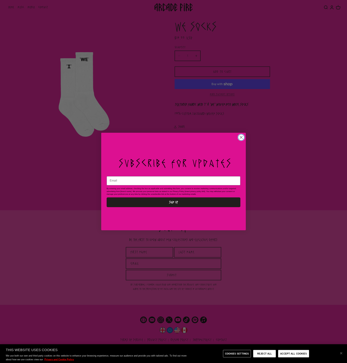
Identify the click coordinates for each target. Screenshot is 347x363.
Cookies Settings (237, 353)
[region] (173, 353)
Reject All (264, 353)
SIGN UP (173, 202)
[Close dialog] (241, 137)
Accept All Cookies (293, 353)
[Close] (341, 353)
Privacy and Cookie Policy (59, 359)
